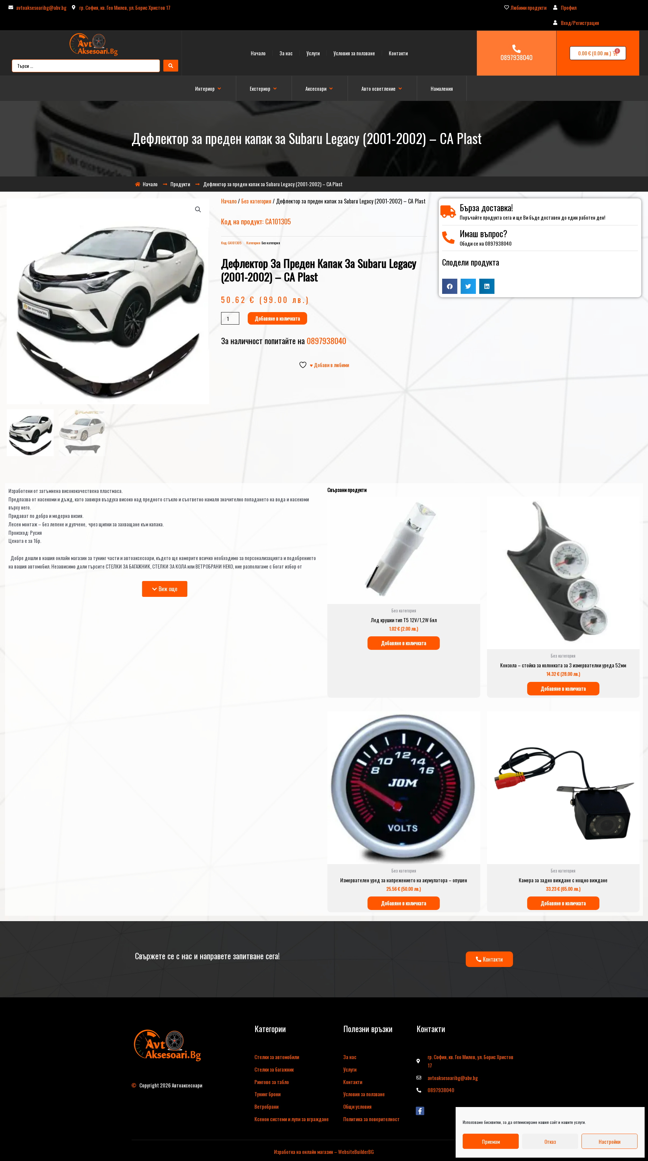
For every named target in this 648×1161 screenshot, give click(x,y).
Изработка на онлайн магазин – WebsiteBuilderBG (324, 1151)
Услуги (313, 53)
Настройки (609, 1141)
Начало (258, 53)
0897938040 (517, 57)
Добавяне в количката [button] (403, 642)
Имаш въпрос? (483, 233)
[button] (209, 88)
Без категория (256, 201)
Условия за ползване (354, 53)
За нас (286, 53)
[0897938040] (516, 49)
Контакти (398, 53)
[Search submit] (170, 66)
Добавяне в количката (277, 318)
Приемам (491, 1141)
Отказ (550, 1141)
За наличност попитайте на (283, 340)
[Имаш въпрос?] (448, 237)
